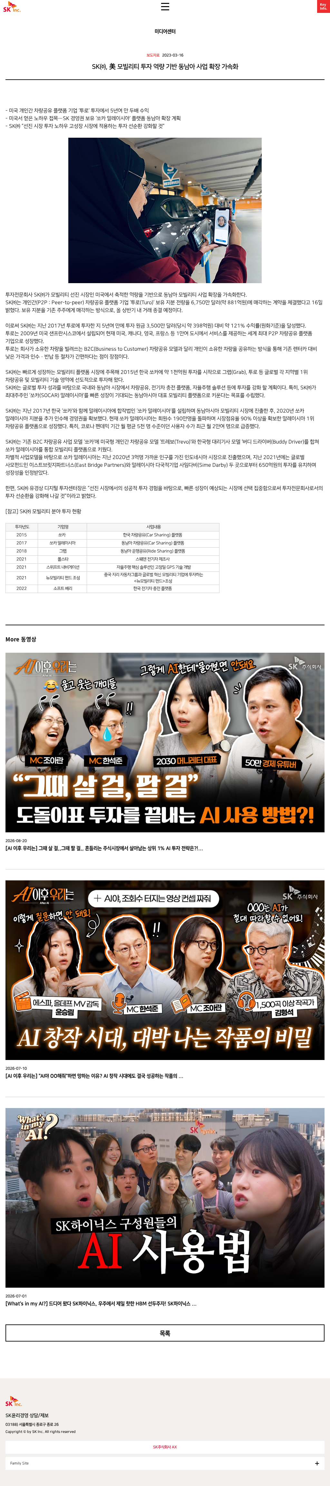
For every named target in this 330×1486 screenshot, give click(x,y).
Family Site (19, 1463)
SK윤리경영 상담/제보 (27, 1415)
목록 (165, 1333)
